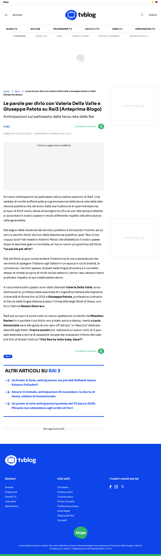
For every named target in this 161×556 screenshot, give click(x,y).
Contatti (62, 520)
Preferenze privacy (67, 506)
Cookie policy (65, 496)
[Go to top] (137, 545)
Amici (59, 36)
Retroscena (11, 506)
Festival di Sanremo (109, 36)
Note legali (63, 510)
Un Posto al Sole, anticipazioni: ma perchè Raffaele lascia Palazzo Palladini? (54, 382)
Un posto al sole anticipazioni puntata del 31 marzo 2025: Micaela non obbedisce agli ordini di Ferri (54, 406)
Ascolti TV (92, 28)
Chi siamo (63, 487)
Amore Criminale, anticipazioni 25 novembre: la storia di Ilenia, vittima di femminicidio (53, 394)
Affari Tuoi (41, 36)
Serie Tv (117, 28)
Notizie (35, 28)
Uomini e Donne (80, 36)
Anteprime (11, 492)
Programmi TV (62, 28)
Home (6, 91)
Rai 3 (17, 91)
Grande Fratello (139, 36)
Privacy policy (65, 492)
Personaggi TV (145, 28)
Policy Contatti (65, 501)
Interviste (10, 501)
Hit (8, 126)
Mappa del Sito (65, 515)
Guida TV (11, 28)
